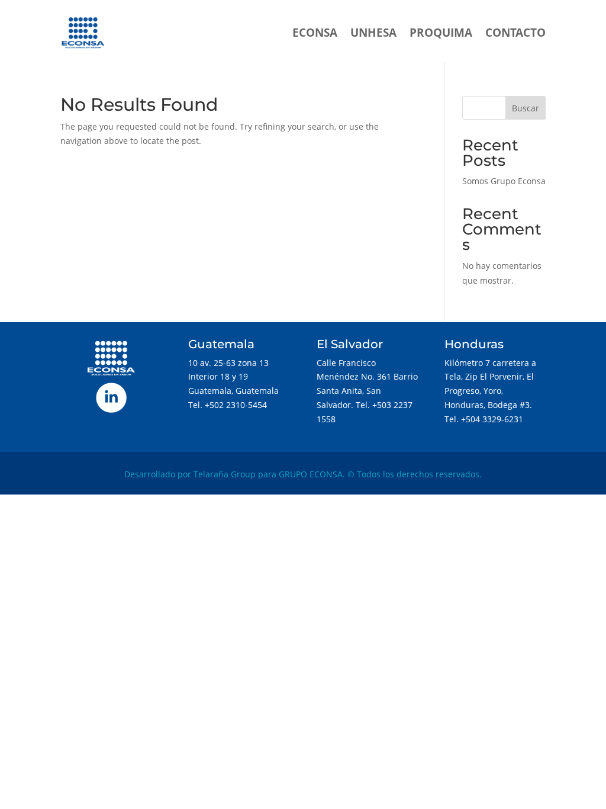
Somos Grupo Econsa (504, 181)
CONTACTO (515, 32)
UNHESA (373, 32)
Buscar (525, 108)
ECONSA (314, 32)
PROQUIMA (441, 32)
